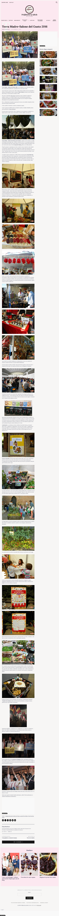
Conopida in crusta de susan (9, 838)
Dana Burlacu (6, 29)
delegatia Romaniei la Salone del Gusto (12, 816)
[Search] (56, 2)
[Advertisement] (18, 806)
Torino (3, 817)
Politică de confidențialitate (33, 902)
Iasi (32, 552)
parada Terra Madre (24, 816)
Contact (11, 2)
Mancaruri (16, 20)
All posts (4, 831)
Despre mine (5, 2)
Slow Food (13, 95)
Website (10, 831)
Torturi (10, 20)
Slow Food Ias (12, 109)
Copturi (32, 20)
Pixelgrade (39, 905)
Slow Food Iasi (31, 816)
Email (29, 892)
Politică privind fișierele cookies (18, 902)
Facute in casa (24, 20)
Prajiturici (4, 20)
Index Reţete (54, 20)
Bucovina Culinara (40, 20)
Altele (48, 20)
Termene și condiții (44, 902)
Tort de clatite (30, 838)
